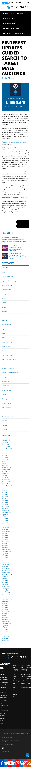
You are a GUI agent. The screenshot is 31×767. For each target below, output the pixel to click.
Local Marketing (6, 324)
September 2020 (7, 471)
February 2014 (6, 589)
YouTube (4, 429)
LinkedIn (4, 320)
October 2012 (6, 621)
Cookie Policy (15, 741)
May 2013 (5, 607)
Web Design (5, 412)
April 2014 (5, 584)
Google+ (4, 311)
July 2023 (4, 453)
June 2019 (5, 492)
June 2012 (5, 630)
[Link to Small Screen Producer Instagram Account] (25, 763)
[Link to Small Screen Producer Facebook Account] (2, 763)
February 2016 (6, 543)
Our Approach (23, 666)
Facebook (4, 298)
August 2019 (5, 488)
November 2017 (7, 508)
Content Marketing (7, 276)
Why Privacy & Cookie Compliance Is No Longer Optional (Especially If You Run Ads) (14, 241)
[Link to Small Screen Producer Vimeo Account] (21, 763)
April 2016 (5, 539)
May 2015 (5, 558)
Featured (4, 303)
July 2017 (4, 517)
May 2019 (5, 494)
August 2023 (5, 451)
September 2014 (7, 574)
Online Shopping (6, 346)
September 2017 (7, 512)
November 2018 (7, 498)
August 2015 (5, 554)
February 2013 (6, 613)
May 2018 (5, 502)
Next (22, 226)
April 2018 (5, 504)
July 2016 (4, 533)
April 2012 (5, 634)
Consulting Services (24, 671)
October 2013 (6, 597)
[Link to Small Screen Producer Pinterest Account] (17, 763)
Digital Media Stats (7, 285)
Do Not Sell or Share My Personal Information (13, 749)
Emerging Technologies (9, 294)
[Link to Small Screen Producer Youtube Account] (10, 763)
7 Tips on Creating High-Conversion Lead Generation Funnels (18, 256)
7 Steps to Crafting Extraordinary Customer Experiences (17, 249)
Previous (22, 222)
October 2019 (6, 484)
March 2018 (5, 506)
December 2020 (6, 465)
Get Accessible (24, 686)
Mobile (4, 333)
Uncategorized (13, 245)
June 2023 (5, 455)
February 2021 (6, 461)
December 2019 (6, 480)
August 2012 (5, 626)
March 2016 (5, 541)
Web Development (7, 416)
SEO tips (4, 377)
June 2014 (5, 580)
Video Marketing (6, 403)
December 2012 (6, 617)
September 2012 (7, 623)
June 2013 (5, 605)
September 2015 (7, 552)
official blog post (7, 150)
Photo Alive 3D (14, 687)
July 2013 (4, 603)
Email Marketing (6, 289)
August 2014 (5, 576)
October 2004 (6, 640)
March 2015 (5, 562)
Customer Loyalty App (16, 694)
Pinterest (4, 351)
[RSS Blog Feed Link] (29, 763)
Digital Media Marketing (11, 237)
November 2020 (7, 467)
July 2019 (4, 490)
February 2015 (6, 564)
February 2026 (6, 440)
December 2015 (6, 545)
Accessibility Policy (7, 744)
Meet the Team (14, 674)
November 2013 (7, 595)
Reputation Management (9, 359)
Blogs (3, 237)
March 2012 (5, 636)
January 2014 (5, 591)
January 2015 (5, 566)
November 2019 (7, 482)
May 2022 (5, 457)
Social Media (5, 381)
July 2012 (4, 628)
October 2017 (6, 510)
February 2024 (6, 447)
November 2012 (7, 619)
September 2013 (7, 599)
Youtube (4, 425)
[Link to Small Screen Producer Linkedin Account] (14, 763)
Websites (4, 421)
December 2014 (6, 568)
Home (14, 665)
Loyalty (4, 329)
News (3, 337)
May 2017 (5, 521)
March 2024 (5, 445)
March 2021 (5, 459)
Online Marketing (7, 342)
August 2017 (5, 515)
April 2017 (5, 523)
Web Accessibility (7, 407)
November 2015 (7, 547)
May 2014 (5, 582)
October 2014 (6, 572)
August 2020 (5, 473)
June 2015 (5, 556)
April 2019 (5, 496)
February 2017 (6, 527)
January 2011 (5, 638)
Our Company (15, 669)
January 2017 (5, 529)
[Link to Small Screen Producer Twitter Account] (6, 763)
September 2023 (7, 449)
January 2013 (5, 615)
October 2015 (6, 549)
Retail (3, 364)
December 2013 (6, 593)
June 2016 (5, 535)
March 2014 (5, 586)
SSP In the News (7, 390)
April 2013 (5, 609)
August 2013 (5, 601)
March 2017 (5, 525)
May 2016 (5, 537)
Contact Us (23, 677)
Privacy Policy (6, 741)
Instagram (5, 316)
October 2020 (6, 469)
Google (4, 307)
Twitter (4, 394)
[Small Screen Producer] (15, 3)
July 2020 (4, 475)
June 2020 (5, 477)
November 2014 (7, 570)
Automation (5, 268)
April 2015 (5, 560)
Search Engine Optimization (10, 372)
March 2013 (5, 611)
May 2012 (5, 632)
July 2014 (4, 578)
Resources (24, 674)
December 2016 (6, 531)
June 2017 (5, 519)
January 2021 (5, 463)
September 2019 (7, 486)
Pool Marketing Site (7, 355)
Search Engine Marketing (9, 368)
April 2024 (5, 443)
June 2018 (5, 500)
